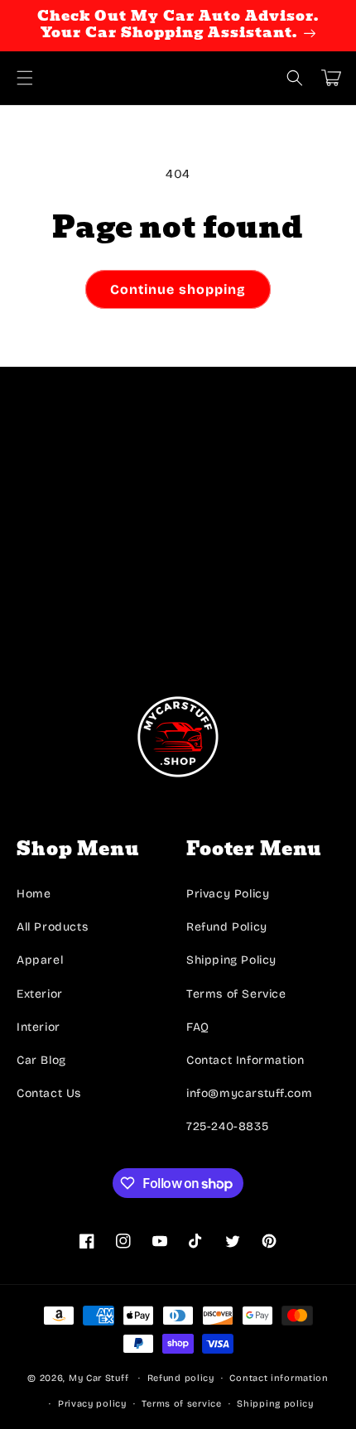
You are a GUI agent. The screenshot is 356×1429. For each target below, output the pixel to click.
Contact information (278, 1378)
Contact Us (49, 1093)
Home (34, 894)
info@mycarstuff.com (249, 1093)
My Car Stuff (98, 1378)
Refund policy (180, 1378)
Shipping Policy (231, 960)
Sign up (178, 624)
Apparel (40, 960)
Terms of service (181, 1403)
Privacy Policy (227, 894)
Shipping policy (275, 1403)
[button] (25, 78)
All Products (52, 927)
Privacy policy (92, 1403)
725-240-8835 (227, 1126)
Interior (38, 1027)
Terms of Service (236, 994)
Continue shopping (178, 289)
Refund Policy (226, 927)
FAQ (197, 1027)
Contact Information (245, 1060)
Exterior (40, 994)
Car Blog (41, 1060)
